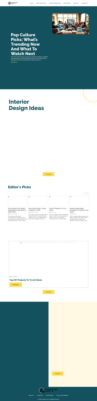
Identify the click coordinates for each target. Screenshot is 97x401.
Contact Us (84, 3)
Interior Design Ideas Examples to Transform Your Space (79, 210)
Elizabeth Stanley (13, 214)
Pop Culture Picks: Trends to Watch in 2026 (37, 209)
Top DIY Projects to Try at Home (57, 209)
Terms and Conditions (62, 395)
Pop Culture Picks (41, 3)
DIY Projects (67, 3)
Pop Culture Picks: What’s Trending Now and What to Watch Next (25, 44)
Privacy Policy (49, 395)
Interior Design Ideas (55, 3)
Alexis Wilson (53, 212)
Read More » (14, 62)
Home (32, 3)
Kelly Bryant (73, 214)
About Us (76, 3)
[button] (10, 264)
